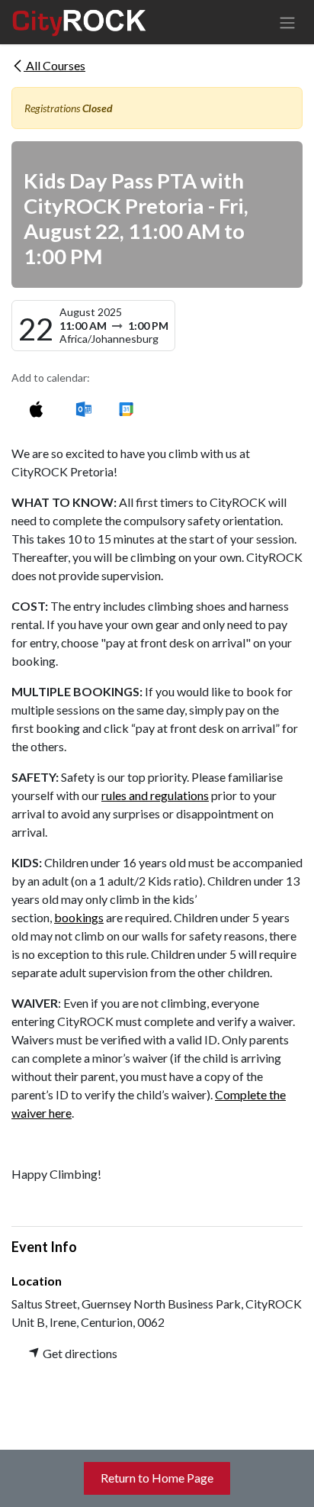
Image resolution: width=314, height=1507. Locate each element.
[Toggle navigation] (287, 22)
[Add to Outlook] (83, 409)
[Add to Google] (125, 409)
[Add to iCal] (36, 409)
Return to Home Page (157, 1477)
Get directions (78, 1353)
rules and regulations (155, 795)
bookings (79, 917)
